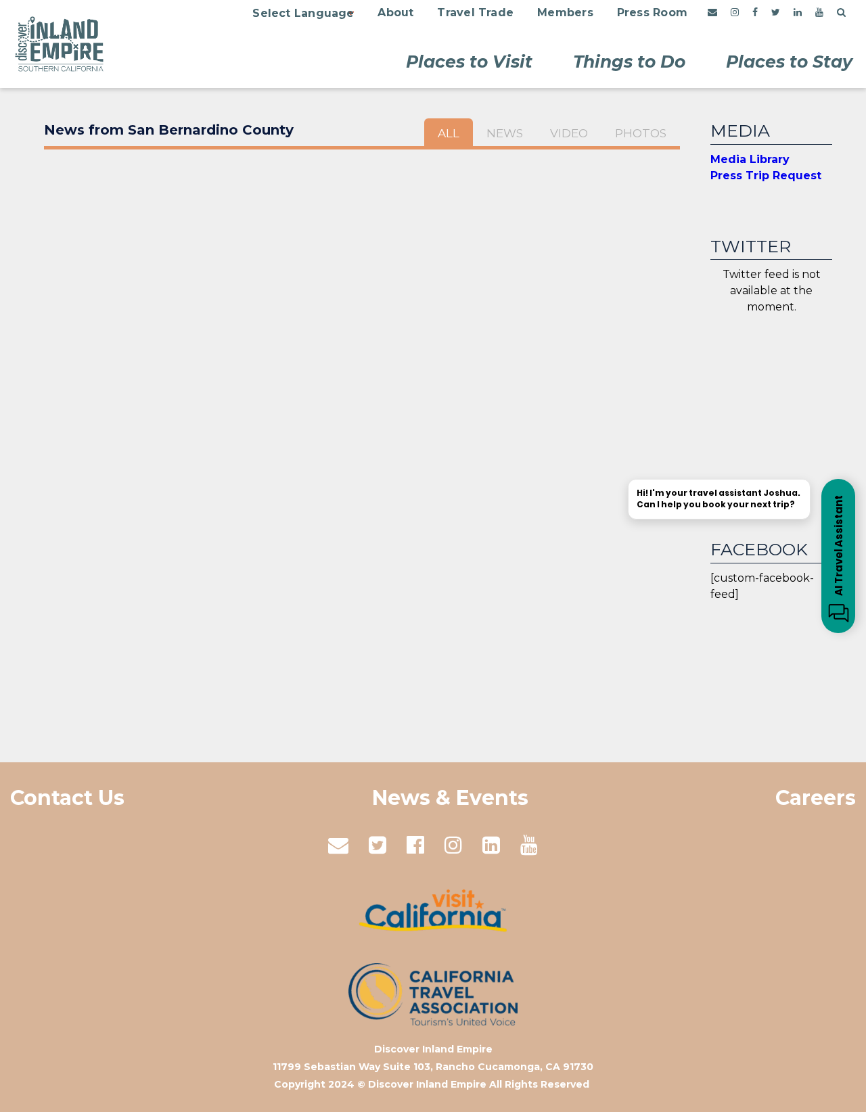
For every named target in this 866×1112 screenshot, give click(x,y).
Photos (640, 133)
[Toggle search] (841, 13)
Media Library (750, 159)
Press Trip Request (765, 175)
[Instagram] (735, 13)
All (448, 133)
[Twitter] (776, 13)
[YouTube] (819, 13)
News (504, 133)
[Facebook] (755, 13)
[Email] (712, 13)
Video (569, 133)
